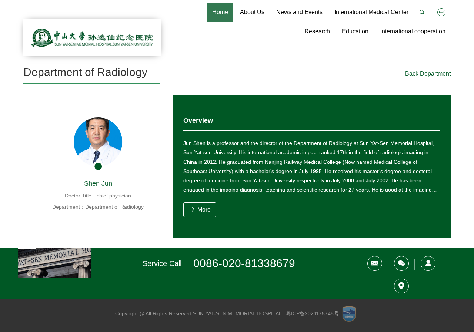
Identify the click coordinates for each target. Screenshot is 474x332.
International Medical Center (371, 12)
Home (220, 12)
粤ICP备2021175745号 (312, 314)
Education (355, 31)
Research (317, 31)
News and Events (299, 12)
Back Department (428, 73)
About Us (252, 12)
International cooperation (412, 31)
